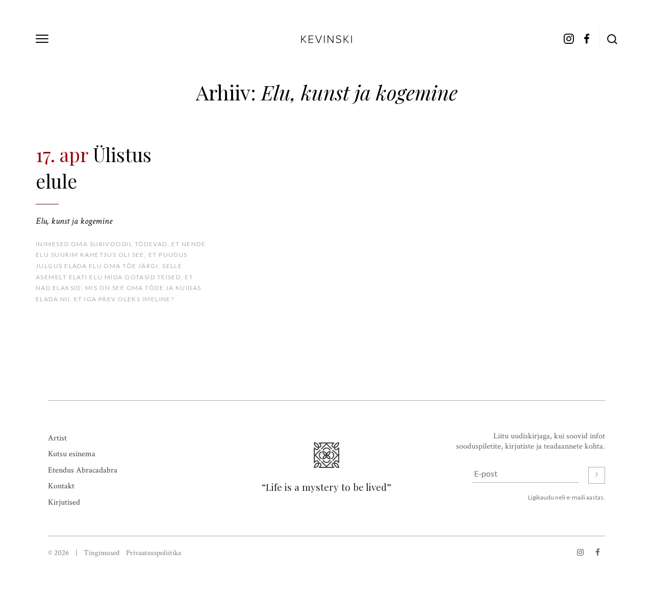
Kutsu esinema (71, 454)
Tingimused (101, 553)
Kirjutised (64, 502)
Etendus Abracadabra (82, 470)
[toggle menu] (42, 39)
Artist (57, 438)
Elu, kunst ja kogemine (74, 221)
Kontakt (61, 486)
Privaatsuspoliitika (153, 553)
